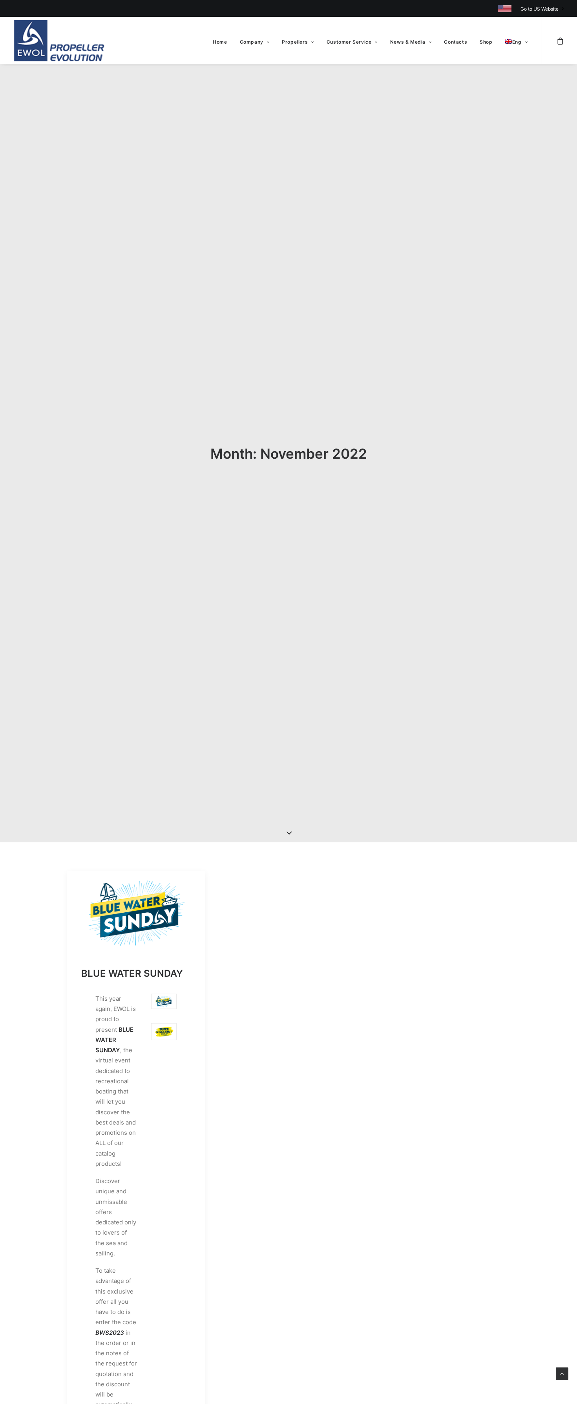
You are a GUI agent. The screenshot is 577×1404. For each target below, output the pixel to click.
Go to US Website (539, 9)
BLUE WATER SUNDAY (132, 973)
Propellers (295, 42)
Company (251, 42)
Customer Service (349, 42)
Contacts (455, 42)
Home (220, 42)
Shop (486, 42)
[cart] (560, 40)
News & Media (407, 42)
